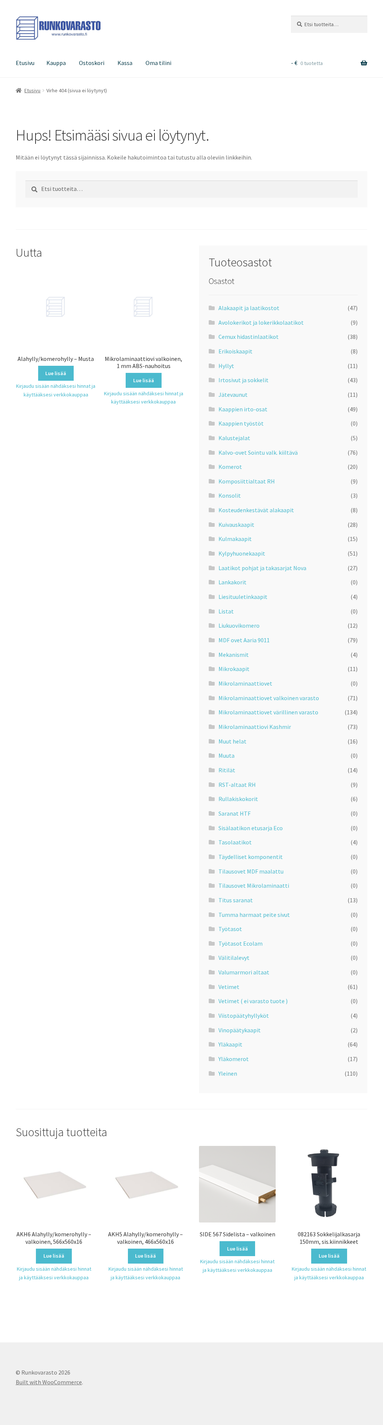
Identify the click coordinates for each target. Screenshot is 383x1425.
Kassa (124, 63)
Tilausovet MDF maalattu (251, 871)
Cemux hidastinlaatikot (248, 336)
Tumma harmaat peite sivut (254, 914)
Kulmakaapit (235, 539)
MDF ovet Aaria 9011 (244, 640)
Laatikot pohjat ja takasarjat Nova (262, 568)
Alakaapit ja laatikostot (248, 308)
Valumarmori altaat (243, 972)
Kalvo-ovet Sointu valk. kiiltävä (258, 452)
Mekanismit (233, 654)
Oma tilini (158, 63)
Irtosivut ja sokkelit (243, 380)
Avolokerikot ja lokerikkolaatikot (261, 322)
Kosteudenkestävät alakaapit (256, 510)
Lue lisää (55, 373)
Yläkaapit (230, 1044)
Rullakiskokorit (238, 799)
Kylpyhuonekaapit (241, 553)
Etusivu (25, 63)
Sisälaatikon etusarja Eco (250, 828)
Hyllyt (226, 366)
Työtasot (230, 929)
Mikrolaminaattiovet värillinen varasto (268, 712)
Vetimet (228, 986)
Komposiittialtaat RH (246, 481)
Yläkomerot (233, 1059)
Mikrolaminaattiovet (245, 683)
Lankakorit (232, 582)
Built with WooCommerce (49, 1382)
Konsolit (229, 495)
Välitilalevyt (233, 957)
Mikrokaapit (233, 669)
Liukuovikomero (239, 625)
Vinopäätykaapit (239, 1030)
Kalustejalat (234, 438)
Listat (226, 611)
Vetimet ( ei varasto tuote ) (253, 1001)
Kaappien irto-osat (242, 409)
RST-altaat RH (237, 784)
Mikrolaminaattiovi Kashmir (254, 726)
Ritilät (226, 770)
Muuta (226, 755)
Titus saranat (235, 900)
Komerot (230, 466)
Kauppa (56, 63)
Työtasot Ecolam (240, 943)
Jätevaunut (233, 394)
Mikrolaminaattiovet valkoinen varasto (268, 698)
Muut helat (232, 741)
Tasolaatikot (235, 842)
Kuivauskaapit (236, 524)
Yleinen (227, 1073)
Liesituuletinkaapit (242, 596)
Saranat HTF (234, 813)
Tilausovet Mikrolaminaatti (253, 885)
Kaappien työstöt (241, 423)
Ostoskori (91, 63)
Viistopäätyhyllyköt (243, 1015)
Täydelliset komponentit (250, 856)
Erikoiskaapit (235, 351)
